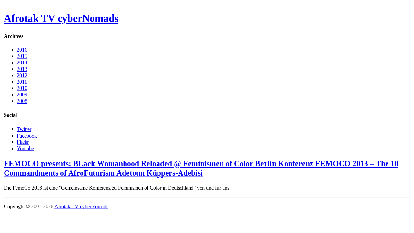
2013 (22, 69)
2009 (22, 95)
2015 (22, 56)
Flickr (23, 142)
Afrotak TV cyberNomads (61, 18)
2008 (22, 101)
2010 (22, 88)
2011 (22, 82)
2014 (22, 63)
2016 (22, 50)
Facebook (27, 135)
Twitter (24, 129)
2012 (22, 75)
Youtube (25, 148)
